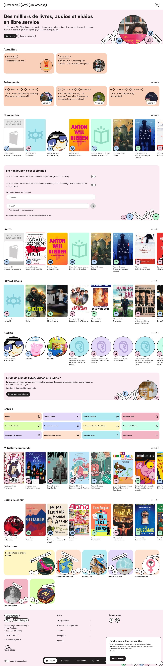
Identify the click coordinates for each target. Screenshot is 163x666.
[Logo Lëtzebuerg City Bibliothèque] (25, 5)
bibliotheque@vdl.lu (12, 640)
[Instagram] (117, 620)
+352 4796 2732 (11, 635)
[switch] (93, 176)
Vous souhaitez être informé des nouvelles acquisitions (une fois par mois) (37, 176)
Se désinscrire (46, 215)
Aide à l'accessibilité (18, 661)
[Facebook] (111, 620)
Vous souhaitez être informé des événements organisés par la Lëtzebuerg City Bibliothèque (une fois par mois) (46, 184)
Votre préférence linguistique (18, 192)
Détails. (112, 651)
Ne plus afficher (118, 658)
